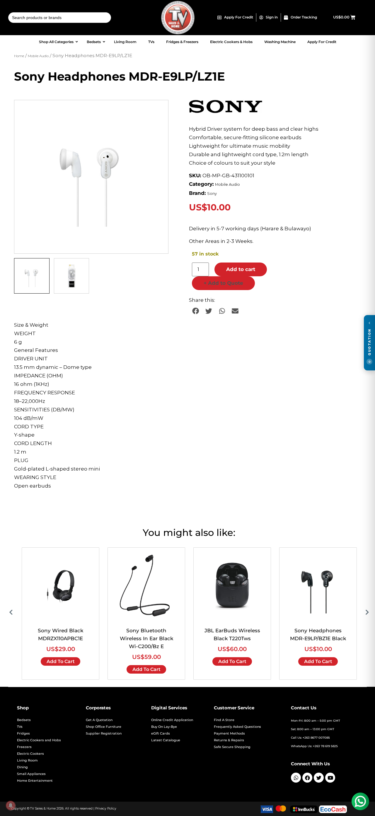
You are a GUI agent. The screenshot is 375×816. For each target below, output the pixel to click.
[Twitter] (319, 778)
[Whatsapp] (296, 778)
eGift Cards (160, 733)
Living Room (27, 760)
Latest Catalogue (165, 740)
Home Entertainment (35, 781)
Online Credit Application (172, 720)
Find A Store (224, 720)
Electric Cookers (30, 754)
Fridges (23, 733)
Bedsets (24, 720)
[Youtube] (330, 778)
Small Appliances (31, 774)
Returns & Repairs (229, 740)
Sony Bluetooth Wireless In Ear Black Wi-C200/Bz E (146, 638)
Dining (22, 767)
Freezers (24, 747)
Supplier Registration (104, 733)
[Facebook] (307, 778)
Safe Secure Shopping (232, 747)
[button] (158, 110)
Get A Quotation (99, 720)
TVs (20, 727)
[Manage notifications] (10, 805)
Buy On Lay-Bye (164, 727)
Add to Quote (223, 283)
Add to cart (240, 269)
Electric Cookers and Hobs (39, 740)
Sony (212, 193)
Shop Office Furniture (103, 727)
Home (19, 56)
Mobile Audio (38, 56)
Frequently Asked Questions (237, 727)
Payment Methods (229, 733)
